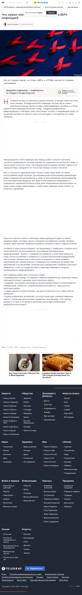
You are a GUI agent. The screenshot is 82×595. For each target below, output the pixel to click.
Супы (26, 542)
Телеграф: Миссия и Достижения (43, 580)
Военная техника (10, 506)
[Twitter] (72, 2)
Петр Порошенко (50, 510)
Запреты (67, 499)
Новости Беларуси (51, 466)
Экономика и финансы (49, 394)
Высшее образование (29, 422)
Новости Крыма (9, 430)
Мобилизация (29, 481)
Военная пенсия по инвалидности (11, 547)
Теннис (67, 406)
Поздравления (70, 473)
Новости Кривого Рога (10, 422)
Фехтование (69, 417)
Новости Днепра (9, 406)
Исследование (29, 462)
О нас (4, 574)
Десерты (27, 545)
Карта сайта (21, 580)
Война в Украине (10, 481)
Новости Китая (50, 462)
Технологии (7, 447)
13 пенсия (7, 534)
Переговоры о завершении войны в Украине (22, 7)
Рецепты (26, 529)
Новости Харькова (10, 402)
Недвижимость (50, 408)
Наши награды (52, 577)
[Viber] (63, 3)
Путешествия (69, 458)
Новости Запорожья (11, 417)
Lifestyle (67, 442)
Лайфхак (67, 466)
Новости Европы (50, 447)
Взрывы (6, 491)
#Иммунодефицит (39, 347)
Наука (5, 442)
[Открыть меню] (3, 2)
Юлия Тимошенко (51, 514)
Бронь (26, 489)
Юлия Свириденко (51, 522)
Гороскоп (67, 447)
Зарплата (27, 398)
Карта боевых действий (8, 487)
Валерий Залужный (51, 503)
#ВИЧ (16, 347)
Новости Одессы (10, 410)
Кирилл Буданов (50, 506)
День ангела (69, 503)
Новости (6, 393)
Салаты (27, 549)
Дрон (5, 458)
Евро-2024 (68, 413)
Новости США (49, 450)
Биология (7, 454)
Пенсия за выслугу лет (10, 558)
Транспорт (48, 405)
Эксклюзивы (72, 7)
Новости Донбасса (10, 427)
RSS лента (63, 580)
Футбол (67, 398)
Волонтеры (7, 503)
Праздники (68, 481)
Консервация (29, 538)
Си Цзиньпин (49, 495)
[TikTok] (79, 2)
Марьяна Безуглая (51, 518)
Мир (44, 442)
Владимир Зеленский (48, 487)
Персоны (47, 481)
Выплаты (27, 406)
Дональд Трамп (50, 491)
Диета (26, 454)
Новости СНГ (49, 458)
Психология (28, 458)
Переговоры (8, 495)
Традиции (68, 495)
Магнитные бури (70, 469)
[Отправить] (27, 2)
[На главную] (41, 2)
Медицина (28, 413)
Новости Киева (9, 398)
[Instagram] (76, 2)
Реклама (39, 577)
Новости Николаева (11, 434)
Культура (67, 462)
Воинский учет (29, 501)
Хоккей (67, 410)
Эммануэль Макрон (51, 499)
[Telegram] (66, 2)
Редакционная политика (54, 574)
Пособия (27, 427)
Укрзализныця (49, 420)
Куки (40, 12)
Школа (26, 417)
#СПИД (10, 347)
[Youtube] (69, 2)
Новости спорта (71, 393)
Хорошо (51, 12)
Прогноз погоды (30, 430)
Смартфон (7, 462)
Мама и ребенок (30, 447)
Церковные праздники (68, 487)
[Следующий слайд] (80, 7)
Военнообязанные (31, 497)
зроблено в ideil (74, 586)
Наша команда (7, 580)
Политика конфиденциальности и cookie (26, 574)
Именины (68, 506)
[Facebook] (59, 2)
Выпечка (27, 534)
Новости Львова (9, 413)
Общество (27, 393)
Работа (26, 402)
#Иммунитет (25, 347)
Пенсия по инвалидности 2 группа (9, 540)
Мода (66, 454)
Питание (27, 450)
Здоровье (27, 442)
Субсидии (27, 410)
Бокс (66, 402)
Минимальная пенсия (8, 553)
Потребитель (69, 450)
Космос (6, 450)
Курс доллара (49, 416)
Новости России (50, 454)
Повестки (27, 486)
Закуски (27, 553)
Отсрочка (27, 493)
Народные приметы (72, 491)
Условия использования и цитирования (17, 577)
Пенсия (5, 529)
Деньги (46, 401)
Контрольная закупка (54, 7)
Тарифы (47, 412)
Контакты (65, 577)
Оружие (6, 499)
